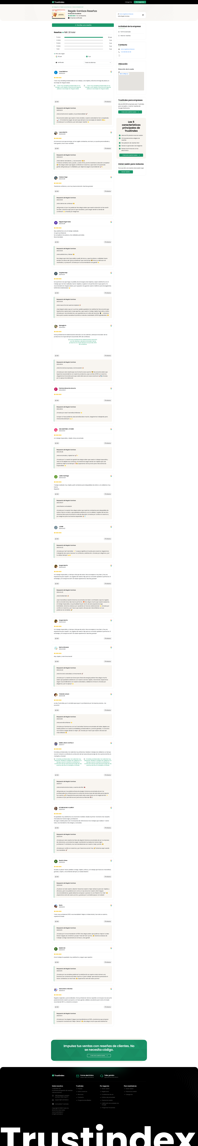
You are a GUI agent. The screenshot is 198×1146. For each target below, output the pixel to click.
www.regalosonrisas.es (128, 49)
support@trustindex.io (87, 1077)
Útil (57, 102)
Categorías (128, 2)
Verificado (61, 62)
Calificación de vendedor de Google (110, 1104)
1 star (58, 49)
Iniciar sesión (126, 172)
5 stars (58, 37)
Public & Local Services (66, 7)
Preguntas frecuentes (108, 1108)
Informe (108, 102)
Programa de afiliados (84, 1100)
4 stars (58, 40)
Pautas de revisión (107, 1100)
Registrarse (105, 1091)
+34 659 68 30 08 (126, 52)
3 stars (58, 43)
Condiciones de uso (107, 1094)
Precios (80, 1089)
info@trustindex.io (57, 1114)
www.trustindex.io (57, 1112)
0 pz (89, 56)
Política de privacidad (108, 1097)
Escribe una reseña (84, 25)
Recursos (80, 1094)
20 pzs (60, 56)
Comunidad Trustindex (62, 1104)
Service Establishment (78, 7)
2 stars (58, 46)
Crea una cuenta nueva (129, 112)
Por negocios (140, 2)
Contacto (81, 1097)
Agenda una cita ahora (111, 1077)
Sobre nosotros (82, 1091)
